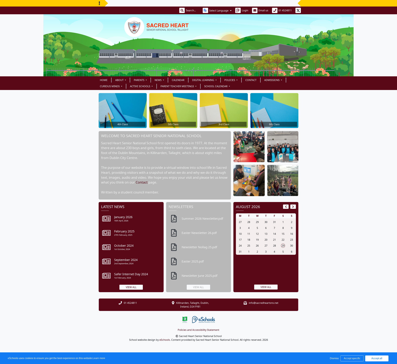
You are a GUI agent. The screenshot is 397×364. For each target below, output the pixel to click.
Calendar (178, 80)
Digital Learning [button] (203, 80)
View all (131, 287)
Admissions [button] (272, 80)
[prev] (286, 206)
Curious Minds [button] (110, 86)
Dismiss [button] (334, 358)
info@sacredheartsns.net (263, 303)
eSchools (164, 340)
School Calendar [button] (216, 86)
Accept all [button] (376, 358)
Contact (250, 80)
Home (103, 80)
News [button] (158, 80)
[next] (293, 206)
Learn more (99, 358)
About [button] (119, 80)
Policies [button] (230, 80)
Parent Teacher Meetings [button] (178, 86)
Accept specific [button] (352, 358)
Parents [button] (139, 80)
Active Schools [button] (140, 86)
